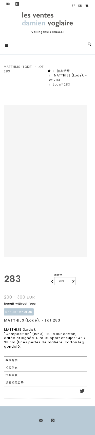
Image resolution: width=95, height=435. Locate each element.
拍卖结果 (63, 71)
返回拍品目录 (15, 383)
